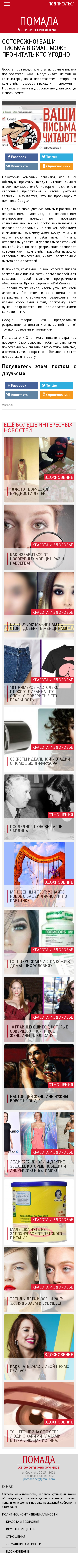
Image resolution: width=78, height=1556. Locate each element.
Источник (7, 404)
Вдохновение (17, 1551)
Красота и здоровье (22, 1521)
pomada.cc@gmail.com (39, 1479)
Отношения (15, 1536)
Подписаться (61, 4)
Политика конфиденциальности (30, 1514)
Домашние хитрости (23, 1544)
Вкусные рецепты (20, 1529)
